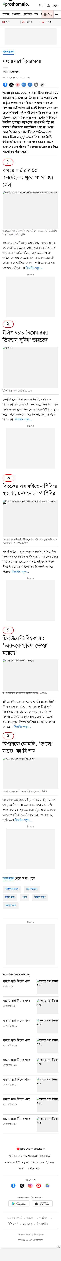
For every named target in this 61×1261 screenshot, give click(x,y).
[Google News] (47, 1186)
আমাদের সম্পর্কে (14, 1218)
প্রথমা (21, 1169)
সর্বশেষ (6, 14)
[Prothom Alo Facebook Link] (15, 1186)
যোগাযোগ (27, 1224)
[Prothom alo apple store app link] (42, 1204)
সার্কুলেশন (44, 1218)
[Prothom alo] (16, 5)
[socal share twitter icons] (12, 84)
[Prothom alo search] (41, 5)
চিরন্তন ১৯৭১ (38, 1162)
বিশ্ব (36, 14)
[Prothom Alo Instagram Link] (32, 1186)
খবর (24, 897)
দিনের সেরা (39, 897)
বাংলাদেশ (16, 14)
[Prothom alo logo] (30, 1150)
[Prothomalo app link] (19, 1204)
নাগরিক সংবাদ (15, 1156)
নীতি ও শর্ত (13, 1224)
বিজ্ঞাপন (30, 1218)
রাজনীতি (28, 14)
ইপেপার (50, 1162)
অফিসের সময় (11, 889)
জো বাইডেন (31, 889)
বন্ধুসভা (25, 1162)
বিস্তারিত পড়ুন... (34, 268)
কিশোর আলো (30, 1156)
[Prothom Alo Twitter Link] (23, 1186)
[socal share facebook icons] (6, 84)
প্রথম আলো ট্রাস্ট (12, 1162)
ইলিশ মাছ (10, 897)
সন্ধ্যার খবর (10, 905)
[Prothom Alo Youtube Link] (40, 1186)
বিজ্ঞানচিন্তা (45, 1156)
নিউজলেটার (42, 1224)
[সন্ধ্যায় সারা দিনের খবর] (47, 987)
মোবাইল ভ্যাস (33, 1169)
